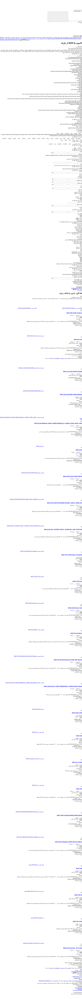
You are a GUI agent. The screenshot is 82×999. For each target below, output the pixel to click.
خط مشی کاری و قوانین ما (65, 358)
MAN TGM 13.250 (77, 712)
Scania (1, 39)
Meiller (68, 38)
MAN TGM (79, 868)
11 (77, 970)
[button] (41, 29)
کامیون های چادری (24, 37)
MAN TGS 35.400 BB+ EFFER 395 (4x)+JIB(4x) (68, 842)
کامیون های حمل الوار (9, 38)
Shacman (5, 39)
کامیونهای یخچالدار (46, 37)
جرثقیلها (53, 38)
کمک (77, 976)
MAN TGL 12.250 (77, 762)
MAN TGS (79, 735)
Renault (79, 38)
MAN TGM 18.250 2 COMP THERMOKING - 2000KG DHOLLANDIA (63, 686)
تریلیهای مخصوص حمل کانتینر (21, 38)
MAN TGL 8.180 (77, 921)
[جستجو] (58, 17)
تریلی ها (52, 37)
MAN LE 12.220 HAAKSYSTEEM (72, 371)
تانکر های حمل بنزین (39, 38)
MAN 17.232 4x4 (77, 581)
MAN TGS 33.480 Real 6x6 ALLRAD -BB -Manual (68, 659)
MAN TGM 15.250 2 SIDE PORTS (72, 476)
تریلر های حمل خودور (15, 37)
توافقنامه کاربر (55, 358)
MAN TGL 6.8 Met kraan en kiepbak (71, 554)
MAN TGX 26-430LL (76, 633)
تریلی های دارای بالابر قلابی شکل (35, 37)
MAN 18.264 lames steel (75, 608)
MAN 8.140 (79, 450)
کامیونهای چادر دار (48, 38)
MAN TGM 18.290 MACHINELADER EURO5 (69, 815)
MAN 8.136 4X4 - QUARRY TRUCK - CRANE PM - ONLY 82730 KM (63, 529)
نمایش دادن (79, 286)
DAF (59, 38)
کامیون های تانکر (31, 38)
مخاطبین (74, 976)
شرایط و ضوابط (78, 980)
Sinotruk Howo (11, 39)
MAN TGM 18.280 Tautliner (74, 313)
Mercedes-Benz (73, 38)
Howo (61, 38)
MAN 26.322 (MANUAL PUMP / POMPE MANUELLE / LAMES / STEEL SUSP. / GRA (58, 423)
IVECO (65, 38)
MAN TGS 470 (78, 339)
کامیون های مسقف (58, 37)
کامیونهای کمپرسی (73, 37)
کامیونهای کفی (65, 37)
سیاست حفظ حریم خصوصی (69, 980)
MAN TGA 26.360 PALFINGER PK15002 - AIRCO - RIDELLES (64, 503)
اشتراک (79, 356)
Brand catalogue (46, 980)
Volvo (16, 39)
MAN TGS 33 (78, 895)
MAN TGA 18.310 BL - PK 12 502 (72, 948)
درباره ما (80, 976)
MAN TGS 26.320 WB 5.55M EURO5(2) (71, 394)
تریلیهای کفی (7, 37)
